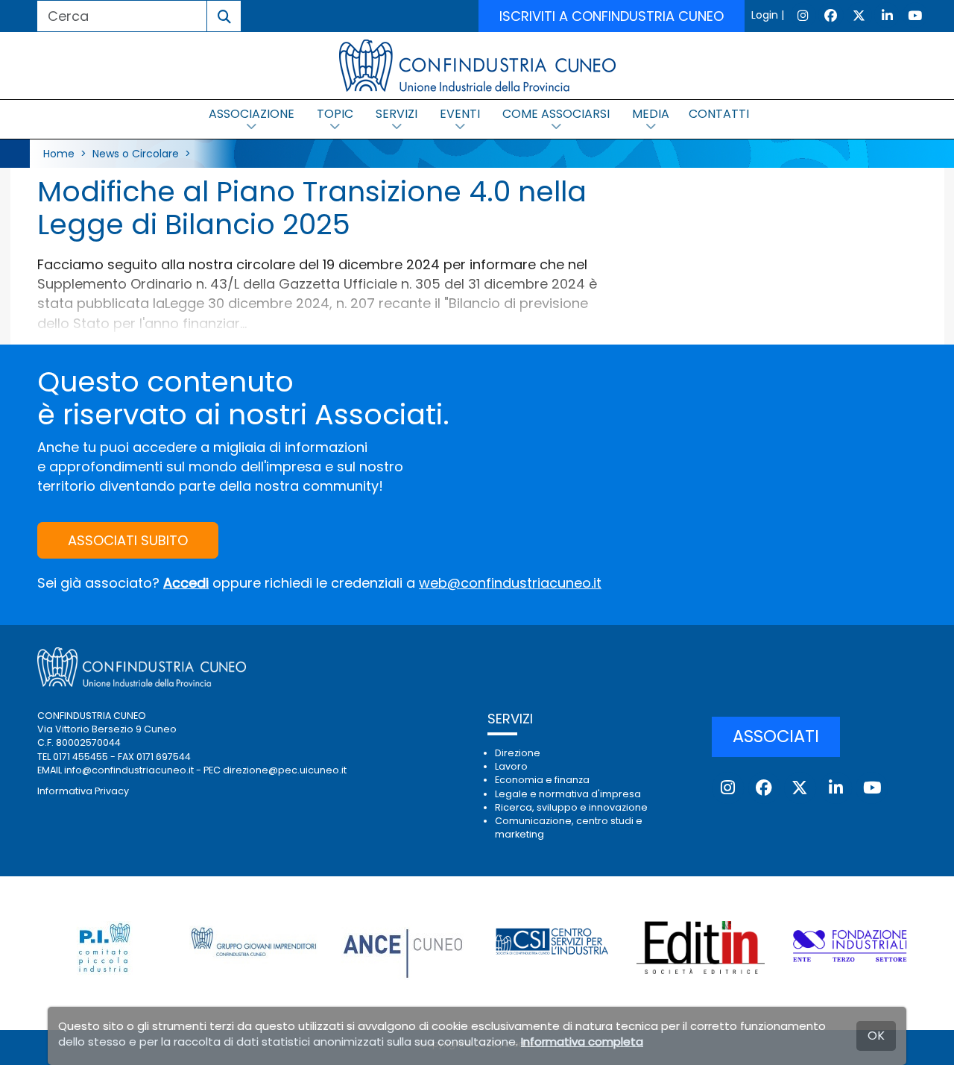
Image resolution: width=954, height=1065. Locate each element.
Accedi (186, 583)
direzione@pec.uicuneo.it (285, 770)
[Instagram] (803, 14)
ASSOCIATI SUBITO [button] (128, 540)
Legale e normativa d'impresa (568, 794)
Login (764, 14)
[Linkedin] (887, 14)
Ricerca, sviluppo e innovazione (571, 807)
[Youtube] (915, 14)
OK (876, 1035)
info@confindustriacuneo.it (129, 770)
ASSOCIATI (776, 736)
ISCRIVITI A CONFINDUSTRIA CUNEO (611, 16)
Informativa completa (582, 1041)
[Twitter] (859, 14)
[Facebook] (831, 14)
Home (59, 153)
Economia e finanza (542, 779)
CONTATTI (719, 113)
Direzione (517, 753)
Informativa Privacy (83, 791)
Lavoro (511, 766)
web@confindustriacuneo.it (510, 583)
